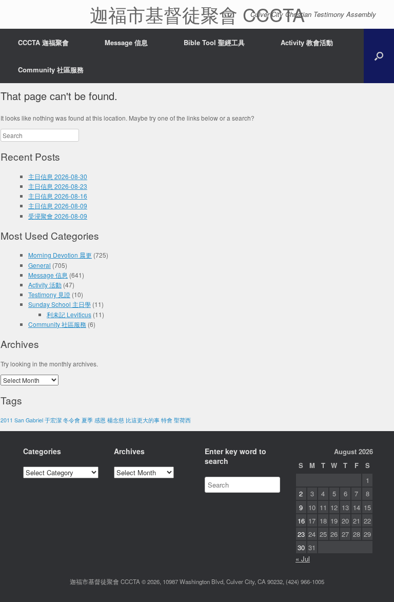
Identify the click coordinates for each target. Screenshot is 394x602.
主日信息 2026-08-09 (57, 205)
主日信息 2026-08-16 (57, 195)
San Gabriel (28, 420)
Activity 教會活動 (307, 42)
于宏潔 (53, 420)
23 (301, 534)
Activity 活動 (45, 284)
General (39, 265)
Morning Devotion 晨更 (60, 254)
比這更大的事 (143, 420)
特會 (166, 420)
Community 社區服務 (51, 69)
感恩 (100, 420)
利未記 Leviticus (69, 314)
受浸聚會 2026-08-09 (57, 215)
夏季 (87, 420)
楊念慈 (115, 420)
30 (301, 547)
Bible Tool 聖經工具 (214, 42)
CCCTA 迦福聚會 (43, 42)
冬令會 (71, 420)
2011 (7, 420)
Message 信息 (126, 42)
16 (301, 521)
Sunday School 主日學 (59, 304)
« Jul (303, 559)
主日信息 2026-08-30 (57, 176)
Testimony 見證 (49, 294)
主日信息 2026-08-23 (57, 186)
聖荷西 (182, 420)
